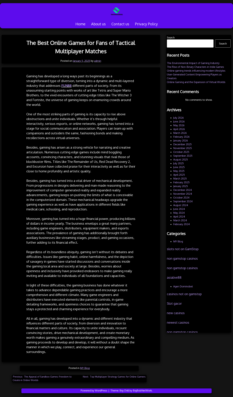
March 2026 (180, 132)
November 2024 (182, 193)
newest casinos (178, 322)
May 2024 (179, 212)
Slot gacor (174, 303)
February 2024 (181, 224)
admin (97, 60)
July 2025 (178, 163)
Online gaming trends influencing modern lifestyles (196, 70)
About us (98, 24)
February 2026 (181, 136)
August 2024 (180, 205)
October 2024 (181, 197)
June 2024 (179, 209)
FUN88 (66, 85)
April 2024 (179, 216)
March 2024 (180, 220)
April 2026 (179, 129)
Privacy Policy (146, 24)
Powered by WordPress (94, 390)
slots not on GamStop (183, 249)
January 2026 (180, 140)
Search (171, 37)
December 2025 (182, 144)
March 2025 (180, 178)
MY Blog (85, 368)
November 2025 (182, 148)
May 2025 (178, 171)
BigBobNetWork (142, 390)
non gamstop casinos (182, 258)
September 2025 (182, 155)
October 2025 (181, 152)
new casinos (176, 313)
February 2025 (181, 182)
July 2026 (178, 117)
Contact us (120, 24)
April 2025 (179, 174)
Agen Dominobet (183, 286)
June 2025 (179, 167)
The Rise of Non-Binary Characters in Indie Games (195, 66)
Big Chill (124, 390)
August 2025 (180, 159)
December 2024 (182, 190)
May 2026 (178, 125)
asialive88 (174, 277)
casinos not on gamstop (184, 294)
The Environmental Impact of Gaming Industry (193, 63)
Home (80, 24)
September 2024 (183, 201)
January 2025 (180, 186)
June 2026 (179, 121)
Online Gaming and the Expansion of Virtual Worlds (196, 82)
